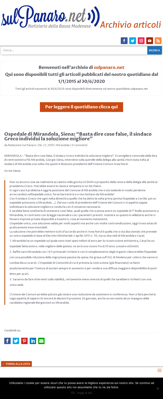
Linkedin (33, 341)
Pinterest (24, 341)
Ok (73, 392)
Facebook (7, 341)
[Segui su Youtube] (149, 40)
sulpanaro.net (109, 67)
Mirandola (62, 145)
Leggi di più (84, 392)
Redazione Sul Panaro (22, 145)
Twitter (16, 341)
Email (41, 341)
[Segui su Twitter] (132, 40)
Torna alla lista (18, 364)
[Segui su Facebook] (124, 40)
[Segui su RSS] (158, 40)
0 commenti (79, 145)
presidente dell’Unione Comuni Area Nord (100, 164)
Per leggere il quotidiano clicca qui (81, 107)
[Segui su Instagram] (141, 40)
